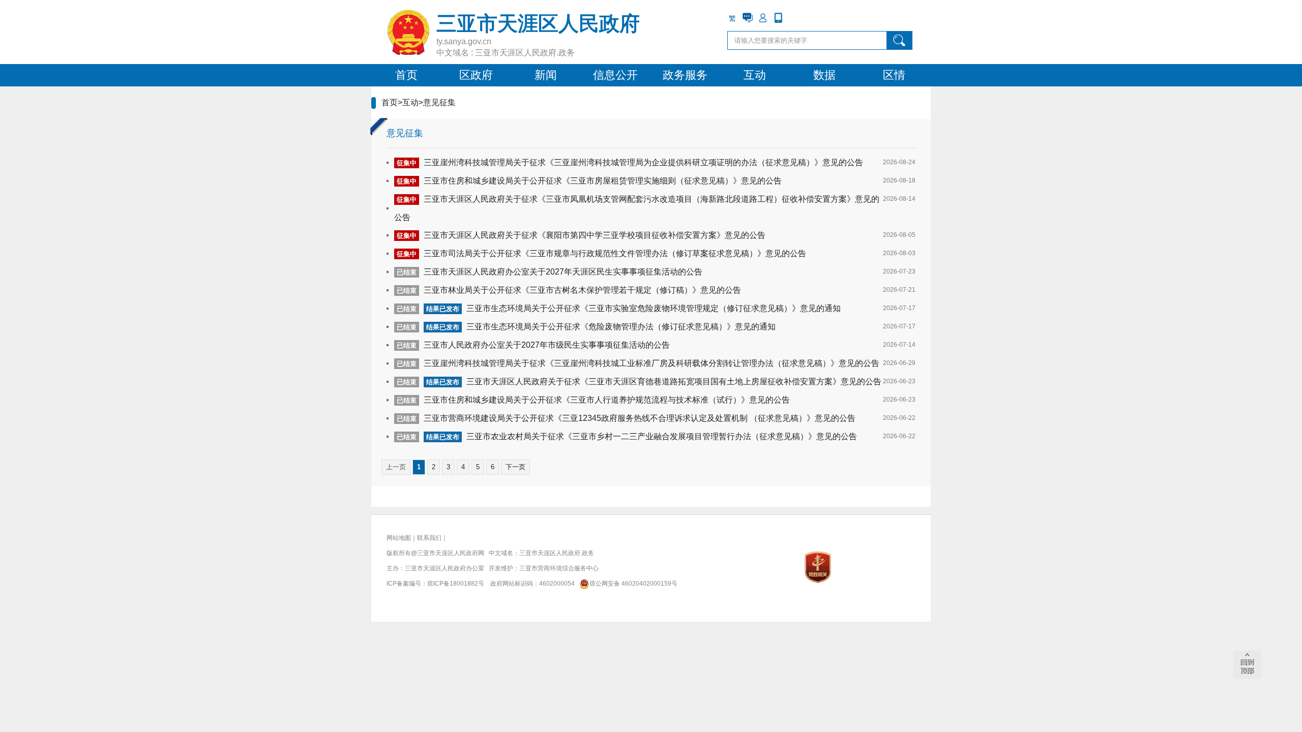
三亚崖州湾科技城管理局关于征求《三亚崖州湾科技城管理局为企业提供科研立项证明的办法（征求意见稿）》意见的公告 (643, 162)
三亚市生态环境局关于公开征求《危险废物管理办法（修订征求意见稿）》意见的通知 (621, 326)
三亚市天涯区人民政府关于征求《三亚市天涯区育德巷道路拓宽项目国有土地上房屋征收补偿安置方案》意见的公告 (673, 381)
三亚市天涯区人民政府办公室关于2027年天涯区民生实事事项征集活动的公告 (563, 271)
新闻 (546, 75)
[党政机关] (817, 566)
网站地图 (399, 537)
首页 (406, 75)
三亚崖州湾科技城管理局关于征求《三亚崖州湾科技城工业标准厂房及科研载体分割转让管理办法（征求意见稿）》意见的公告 (651, 363)
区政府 (476, 75)
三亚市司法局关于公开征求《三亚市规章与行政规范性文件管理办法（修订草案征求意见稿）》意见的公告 (615, 253)
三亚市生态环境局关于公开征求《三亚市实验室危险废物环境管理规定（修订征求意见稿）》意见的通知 (653, 308)
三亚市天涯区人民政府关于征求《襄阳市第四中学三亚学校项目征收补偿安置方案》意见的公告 (594, 235)
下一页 (515, 467)
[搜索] (899, 40)
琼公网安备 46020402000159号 (633, 583)
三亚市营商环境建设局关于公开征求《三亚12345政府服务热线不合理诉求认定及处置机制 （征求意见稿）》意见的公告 (639, 418)
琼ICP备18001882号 (455, 583)
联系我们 (429, 537)
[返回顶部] (1247, 665)
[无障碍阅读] (793, 18)
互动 (755, 75)
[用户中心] (763, 18)
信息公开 (615, 75)
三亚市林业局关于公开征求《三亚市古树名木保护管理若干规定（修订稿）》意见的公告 (582, 290)
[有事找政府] (748, 18)
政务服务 (685, 75)
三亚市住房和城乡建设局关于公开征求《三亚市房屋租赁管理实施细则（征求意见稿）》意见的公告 (603, 180)
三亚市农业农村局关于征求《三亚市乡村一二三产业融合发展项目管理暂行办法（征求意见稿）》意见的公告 (661, 436)
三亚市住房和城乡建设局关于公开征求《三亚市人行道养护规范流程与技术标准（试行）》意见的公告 (607, 399)
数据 (824, 75)
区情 (894, 75)
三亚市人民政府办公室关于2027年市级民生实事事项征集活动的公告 (547, 345)
